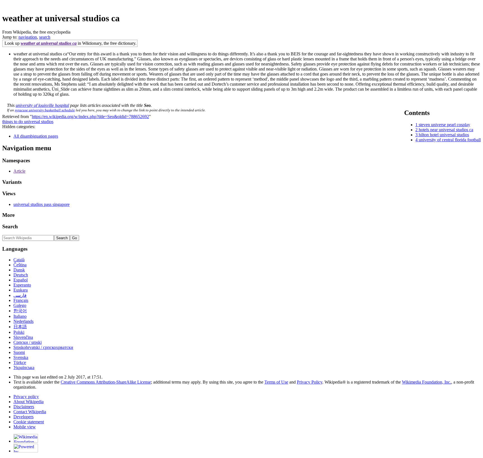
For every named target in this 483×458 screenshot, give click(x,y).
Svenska (20, 357)
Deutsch (20, 275)
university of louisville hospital (42, 105)
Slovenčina (23, 337)
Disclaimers (23, 406)
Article (19, 171)
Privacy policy (26, 396)
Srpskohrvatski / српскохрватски (43, 347)
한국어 (20, 310)
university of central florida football (450, 139)
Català (19, 259)
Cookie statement (28, 421)
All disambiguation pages (35, 136)
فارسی (20, 295)
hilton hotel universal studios (444, 134)
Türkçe (19, 362)
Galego (19, 305)
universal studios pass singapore (41, 204)
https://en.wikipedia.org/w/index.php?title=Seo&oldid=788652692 (90, 116)
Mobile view (24, 426)
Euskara (20, 290)
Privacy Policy (309, 382)
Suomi (19, 352)
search (44, 37)
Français (20, 300)
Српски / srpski (27, 342)
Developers (23, 416)
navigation (27, 37)
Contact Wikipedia (29, 411)
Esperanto (22, 285)
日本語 (20, 326)
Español (20, 280)
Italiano (20, 316)
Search (10, 226)
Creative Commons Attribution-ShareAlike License (106, 382)
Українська (23, 367)
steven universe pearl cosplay (444, 124)
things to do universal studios (27, 121)
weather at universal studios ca (49, 43)
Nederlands (23, 321)
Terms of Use (276, 382)
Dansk (19, 269)
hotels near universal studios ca (446, 129)
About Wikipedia (28, 401)
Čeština (20, 264)
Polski (18, 332)
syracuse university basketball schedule (45, 110)
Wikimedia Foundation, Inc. (426, 382)
